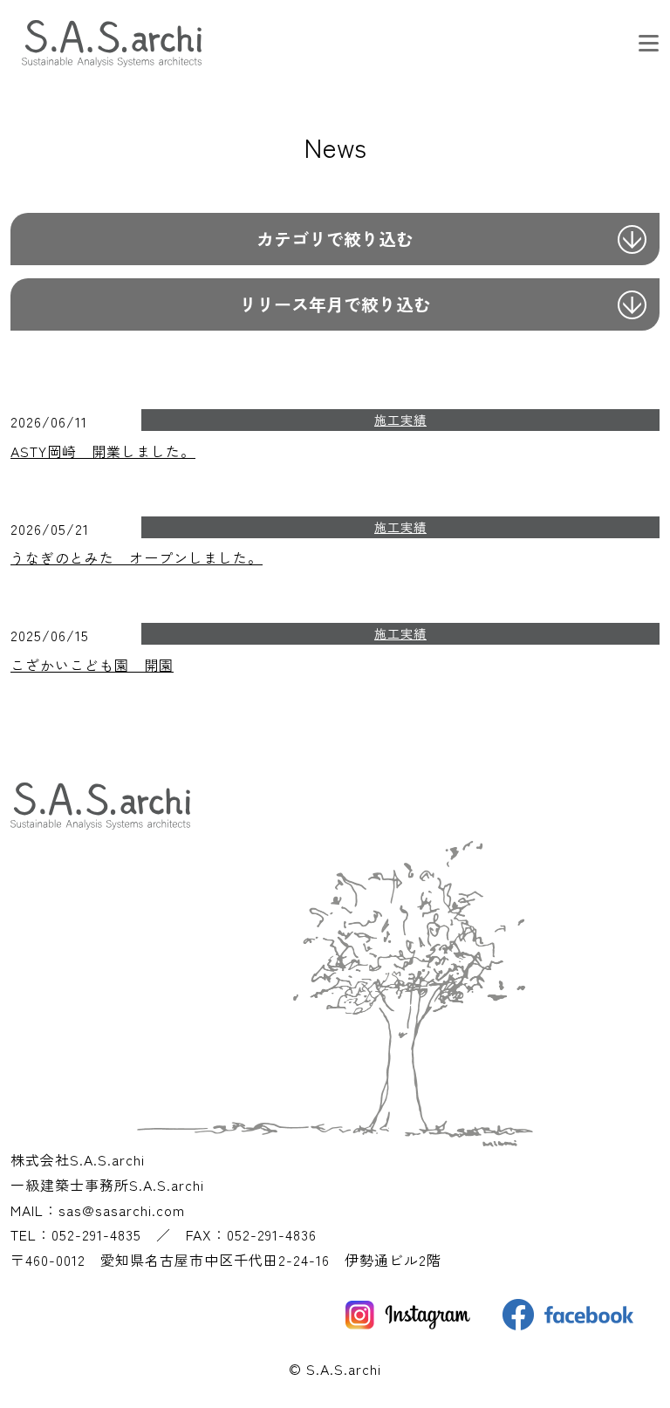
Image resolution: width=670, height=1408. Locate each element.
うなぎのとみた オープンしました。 (136, 557)
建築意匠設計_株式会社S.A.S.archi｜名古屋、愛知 (118, 56)
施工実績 (400, 419)
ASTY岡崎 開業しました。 (102, 451)
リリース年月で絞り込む (335, 304)
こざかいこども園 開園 (92, 664)
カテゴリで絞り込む (335, 238)
